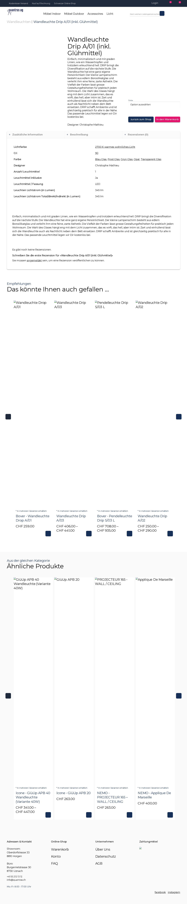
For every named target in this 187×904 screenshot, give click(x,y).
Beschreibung (79, 134)
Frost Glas (114, 159)
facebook (160, 892)
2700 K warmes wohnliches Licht (115, 146)
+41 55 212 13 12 (14, 876)
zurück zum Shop (141, 119)
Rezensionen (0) (138, 134)
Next (179, 416)
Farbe (130, 100)
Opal (136, 159)
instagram (174, 892)
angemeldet (34, 260)
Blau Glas (101, 159)
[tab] (36, 134)
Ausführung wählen (48, 533)
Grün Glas (127, 159)
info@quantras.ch (16, 880)
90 (96, 153)
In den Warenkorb (167, 119)
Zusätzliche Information (27, 134)
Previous (8, 416)
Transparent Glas (151, 159)
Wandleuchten (19, 22)
